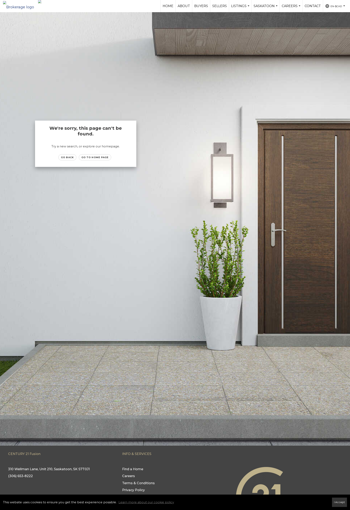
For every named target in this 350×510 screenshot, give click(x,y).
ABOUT (184, 6)
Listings (240, 8)
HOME (168, 6)
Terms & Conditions (138, 483)
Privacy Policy (133, 490)
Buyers (201, 6)
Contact (313, 6)
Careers (291, 8)
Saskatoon (266, 8)
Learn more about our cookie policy (146, 502)
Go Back (67, 157)
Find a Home (132, 469)
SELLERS (219, 6)
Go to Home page (95, 157)
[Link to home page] (20, 6)
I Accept (339, 502)
